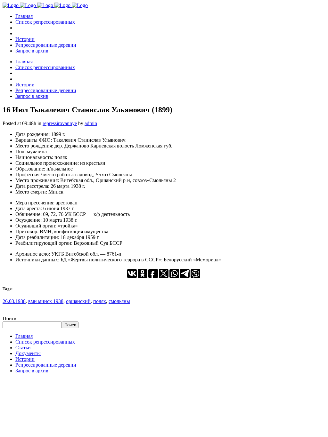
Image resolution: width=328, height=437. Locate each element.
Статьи (23, 347)
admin (91, 123)
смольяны (119, 301)
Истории (25, 359)
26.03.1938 (14, 301)
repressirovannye (60, 123)
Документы (28, 353)
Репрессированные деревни (45, 365)
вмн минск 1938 (45, 301)
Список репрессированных (45, 342)
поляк (99, 301)
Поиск (10, 318)
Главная (24, 336)
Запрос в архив (31, 370)
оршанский (78, 301)
